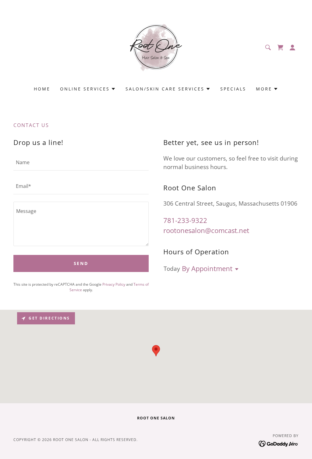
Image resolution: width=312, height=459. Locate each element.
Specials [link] (233, 89)
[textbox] (81, 162)
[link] (156, 47)
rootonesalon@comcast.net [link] (206, 230)
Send (81, 263)
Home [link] (42, 89)
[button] (292, 47)
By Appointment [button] (207, 268)
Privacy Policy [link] (113, 284)
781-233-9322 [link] (185, 220)
